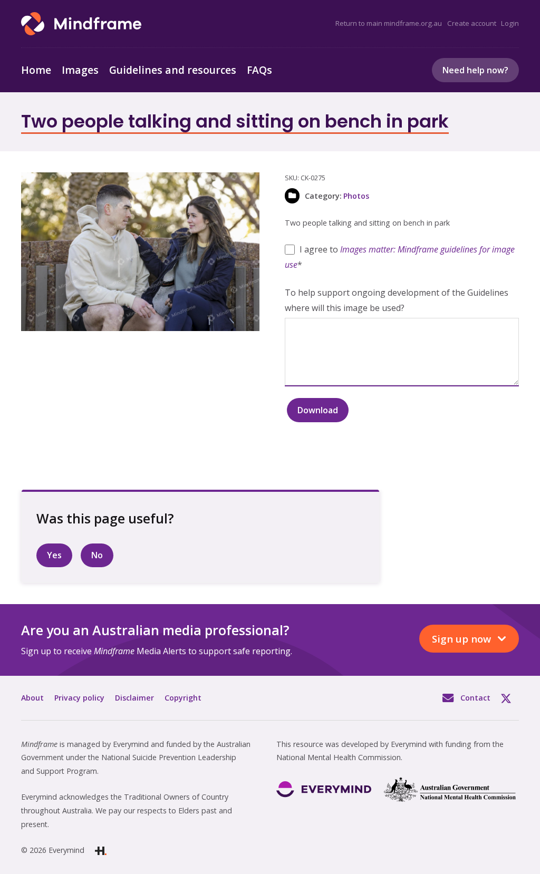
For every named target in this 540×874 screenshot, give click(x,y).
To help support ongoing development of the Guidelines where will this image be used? (396, 300)
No (97, 555)
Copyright (183, 698)
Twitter (510, 698)
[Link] (81, 23)
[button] (242, 189)
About (32, 698)
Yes (54, 555)
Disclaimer (134, 698)
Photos (356, 196)
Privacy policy (79, 698)
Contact (475, 698)
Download (317, 410)
